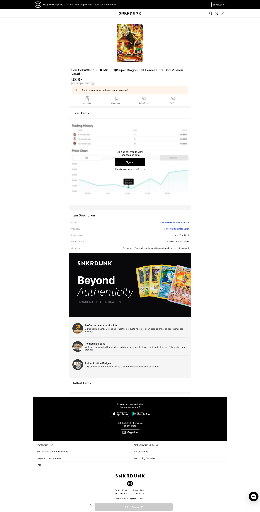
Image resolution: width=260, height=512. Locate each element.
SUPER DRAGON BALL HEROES (174, 222)
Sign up (130, 162)
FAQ (39, 465)
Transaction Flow (45, 445)
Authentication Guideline (146, 445)
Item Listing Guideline (144, 458)
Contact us (139, 493)
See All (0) (133, 507)
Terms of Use (121, 490)
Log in (142, 169)
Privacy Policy (139, 490)
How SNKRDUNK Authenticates (52, 451)
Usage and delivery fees (49, 458)
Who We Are (121, 493)
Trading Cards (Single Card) (176, 229)
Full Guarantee (141, 451)
